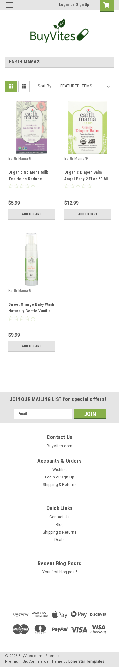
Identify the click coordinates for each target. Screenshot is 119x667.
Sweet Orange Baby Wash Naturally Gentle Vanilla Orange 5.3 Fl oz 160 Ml (31, 311)
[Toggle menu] (9, 9)
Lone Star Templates (86, 661)
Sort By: (45, 85)
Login (64, 4)
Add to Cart (31, 214)
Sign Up (82, 4)
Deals (59, 539)
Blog (60, 524)
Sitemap (52, 656)
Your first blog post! (59, 572)
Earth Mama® (20, 158)
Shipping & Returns (60, 484)
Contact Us (59, 517)
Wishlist (59, 469)
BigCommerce (36, 661)
